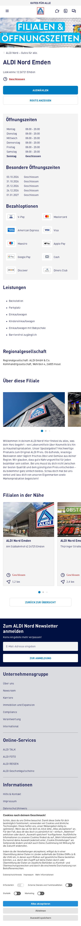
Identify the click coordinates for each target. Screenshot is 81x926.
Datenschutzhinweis (15, 808)
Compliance (10, 712)
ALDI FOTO (9, 756)
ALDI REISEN (10, 763)
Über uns (8, 683)
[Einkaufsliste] (65, 11)
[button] (7, 12)
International (10, 726)
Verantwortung (12, 719)
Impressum (10, 801)
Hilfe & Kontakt (12, 794)
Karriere (8, 697)
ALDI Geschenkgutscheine (18, 771)
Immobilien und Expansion (19, 705)
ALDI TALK (9, 749)
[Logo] (40, 11)
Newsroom (9, 690)
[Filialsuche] (57, 11)
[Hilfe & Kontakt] (74, 11)
